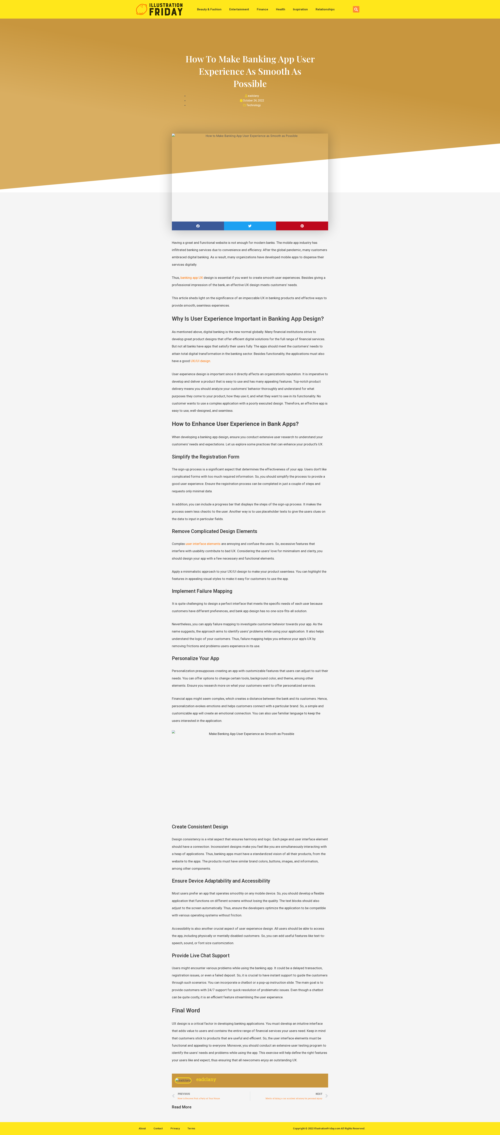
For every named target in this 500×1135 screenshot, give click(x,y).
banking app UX (191, 278)
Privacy (175, 1128)
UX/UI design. (201, 361)
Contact (158, 1128)
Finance (262, 9)
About (142, 1128)
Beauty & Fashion (209, 9)
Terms (191, 1128)
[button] (356, 9)
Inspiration (300, 9)
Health (280, 9)
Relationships (325, 9)
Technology (253, 105)
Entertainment (239, 9)
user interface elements (203, 544)
